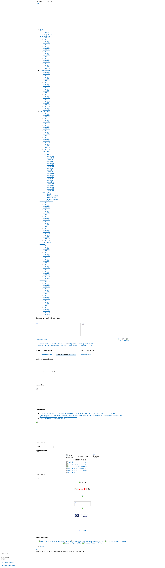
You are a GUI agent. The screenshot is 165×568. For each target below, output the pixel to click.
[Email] (124, 340)
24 (76, 470)
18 (78, 468)
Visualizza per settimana (71, 345)
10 (76, 466)
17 (76, 468)
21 (84, 468)
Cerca (91, 345)
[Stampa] (120, 340)
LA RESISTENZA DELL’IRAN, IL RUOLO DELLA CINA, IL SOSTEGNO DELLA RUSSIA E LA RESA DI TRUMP (77, 413)
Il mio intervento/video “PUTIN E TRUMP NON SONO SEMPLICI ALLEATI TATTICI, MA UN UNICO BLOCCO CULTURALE (81, 415)
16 (74, 468)
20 (82, 468)
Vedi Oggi (83, 345)
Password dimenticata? (8, 562)
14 (84, 466)
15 (86, 466)
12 (80, 466)
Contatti (42, 546)
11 (78, 466)
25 (78, 470)
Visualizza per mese (57, 345)
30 (74, 472)
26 (80, 470)
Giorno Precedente (46, 355)
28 (84, 470)
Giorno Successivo (85, 355)
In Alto (38, 549)
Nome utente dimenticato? (9, 565)
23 (74, 470)
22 (86, 468)
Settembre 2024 (83, 456)
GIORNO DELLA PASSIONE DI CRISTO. (53, 418)
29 (86, 470)
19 (80, 468)
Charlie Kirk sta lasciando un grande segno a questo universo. (58, 417)
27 (82, 470)
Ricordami (6, 557)
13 (82, 466)
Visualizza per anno (44, 345)
